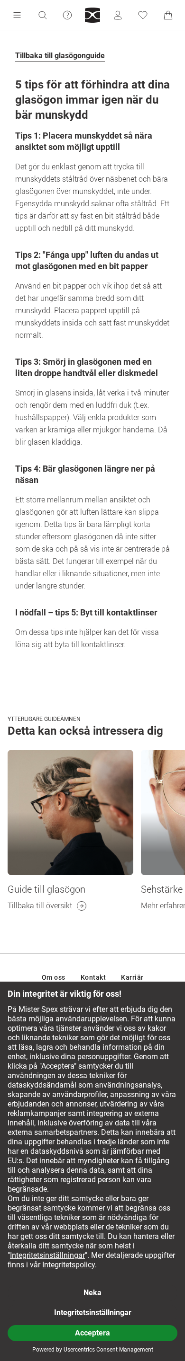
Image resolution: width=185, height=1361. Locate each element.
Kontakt (93, 977)
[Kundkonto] (117, 15)
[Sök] (42, 15)
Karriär (132, 977)
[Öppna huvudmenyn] (17, 15)
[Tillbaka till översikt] (70, 812)
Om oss (53, 977)
